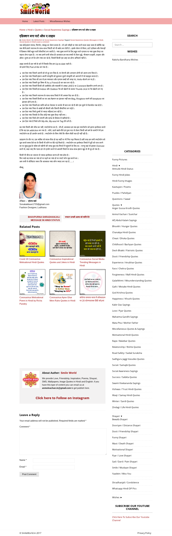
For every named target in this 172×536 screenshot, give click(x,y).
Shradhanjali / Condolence (125, 482)
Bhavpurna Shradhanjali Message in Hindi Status (44, 218)
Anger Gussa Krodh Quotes (126, 208)
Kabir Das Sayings (121, 304)
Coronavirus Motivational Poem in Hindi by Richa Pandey (31, 300)
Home (25, 21)
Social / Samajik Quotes (124, 365)
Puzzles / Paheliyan (121, 192)
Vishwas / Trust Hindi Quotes (126, 389)
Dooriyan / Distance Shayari (126, 425)
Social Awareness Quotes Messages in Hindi (86, 40)
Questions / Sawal (121, 198)
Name (23, 460)
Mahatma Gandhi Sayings (125, 316)
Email (22, 467)
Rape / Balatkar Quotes (123, 340)
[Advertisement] (62, 339)
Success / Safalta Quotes (124, 377)
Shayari (116, 416)
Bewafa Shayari (120, 419)
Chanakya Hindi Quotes (124, 232)
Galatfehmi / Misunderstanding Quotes (132, 280)
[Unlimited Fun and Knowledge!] (34, 13)
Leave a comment (43, 42)
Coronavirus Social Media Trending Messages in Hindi (92, 262)
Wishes (115, 497)
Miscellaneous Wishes (60, 21)
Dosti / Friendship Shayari (125, 431)
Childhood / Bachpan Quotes (126, 244)
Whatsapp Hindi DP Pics (124, 488)
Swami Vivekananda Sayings (126, 383)
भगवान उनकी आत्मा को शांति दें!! (77, 217)
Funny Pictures (119, 159)
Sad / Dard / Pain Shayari (124, 461)
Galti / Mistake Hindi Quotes (126, 286)
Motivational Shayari (122, 449)
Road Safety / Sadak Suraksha (127, 353)
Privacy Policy (144, 533)
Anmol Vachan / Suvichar (124, 214)
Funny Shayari (119, 437)
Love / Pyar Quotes (121, 310)
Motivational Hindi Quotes (125, 334)
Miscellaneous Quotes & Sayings (128, 328)
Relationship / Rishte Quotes (126, 346)
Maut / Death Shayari (123, 443)
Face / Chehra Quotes (123, 268)
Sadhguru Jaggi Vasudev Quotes (128, 359)
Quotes (38, 30)
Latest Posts (38, 21)
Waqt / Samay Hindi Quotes (126, 395)
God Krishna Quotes (122, 292)
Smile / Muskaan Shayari (124, 467)
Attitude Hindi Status (122, 168)
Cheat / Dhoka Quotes (123, 238)
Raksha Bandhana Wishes (125, 59)
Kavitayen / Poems (121, 186)
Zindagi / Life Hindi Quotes (125, 407)
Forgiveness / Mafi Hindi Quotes (128, 274)
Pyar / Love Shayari (121, 455)
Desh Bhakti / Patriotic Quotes (127, 250)
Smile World (26, 40)
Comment (24, 427)
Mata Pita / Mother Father (125, 322)
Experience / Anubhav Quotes (127, 262)
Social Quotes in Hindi (27, 42)
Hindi (30, 30)
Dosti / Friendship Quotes (125, 256)
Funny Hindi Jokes (121, 174)
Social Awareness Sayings (57, 30)
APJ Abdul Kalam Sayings (124, 220)
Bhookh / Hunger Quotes (124, 226)
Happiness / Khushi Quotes (126, 298)
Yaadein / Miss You (121, 473)
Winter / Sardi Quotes (123, 401)
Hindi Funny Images (122, 180)
